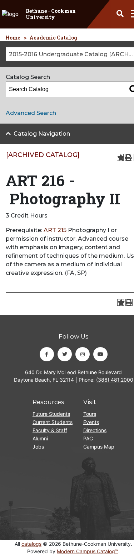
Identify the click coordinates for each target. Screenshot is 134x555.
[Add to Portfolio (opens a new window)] (120, 157)
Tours (89, 414)
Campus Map (98, 447)
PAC (88, 438)
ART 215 (55, 230)
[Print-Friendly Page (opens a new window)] (128, 157)
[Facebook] (47, 354)
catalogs (31, 544)
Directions (94, 430)
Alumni (40, 438)
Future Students (51, 414)
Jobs (38, 447)
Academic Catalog (53, 37)
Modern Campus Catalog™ (87, 551)
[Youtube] (100, 354)
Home (12, 37)
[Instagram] (82, 354)
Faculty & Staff (50, 430)
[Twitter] (65, 354)
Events (91, 422)
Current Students (53, 422)
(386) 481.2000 (114, 380)
